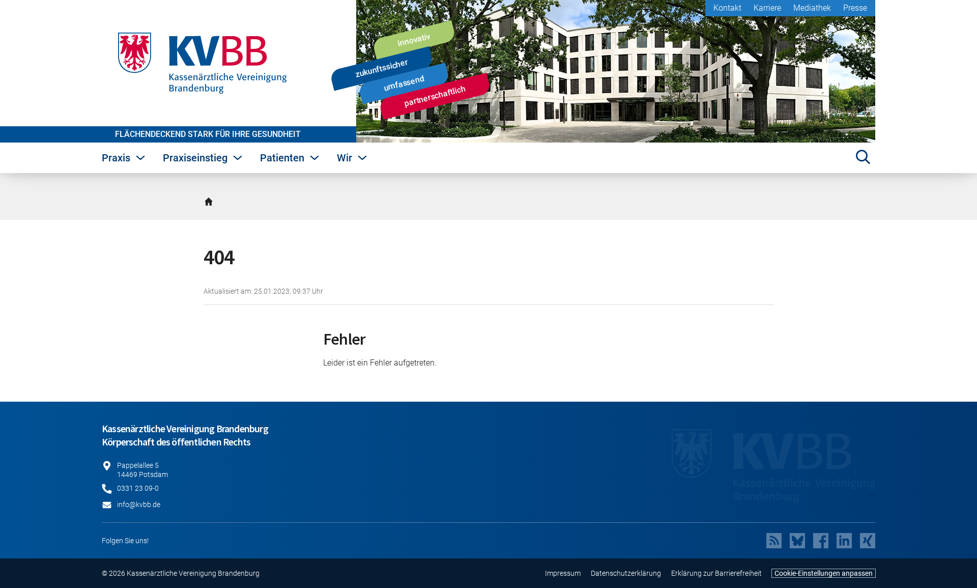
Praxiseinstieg (195, 158)
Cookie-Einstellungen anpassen (823, 573)
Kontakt (727, 8)
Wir (344, 158)
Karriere (767, 8)
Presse (855, 8)
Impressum (563, 573)
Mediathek (812, 8)
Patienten (282, 158)
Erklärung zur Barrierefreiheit (716, 573)
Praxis (116, 158)
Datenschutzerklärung (626, 573)
